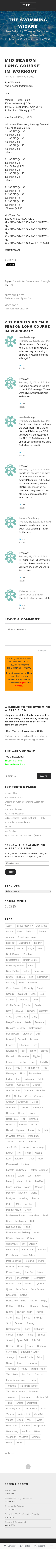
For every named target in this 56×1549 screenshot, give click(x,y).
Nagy (9, 1221)
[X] (6, 906)
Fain (23, 1051)
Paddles (42, 1249)
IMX (46, 1130)
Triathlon (25, 1397)
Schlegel (38, 1317)
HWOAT (35, 1124)
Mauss (33, 1192)
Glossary (28, 1090)
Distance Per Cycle (16, 1028)
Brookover (39, 971)
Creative (19, 1011)
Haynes (32, 1113)
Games (9, 1085)
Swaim (9, 1363)
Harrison (10, 1113)
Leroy (9, 1181)
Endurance (11, 1051)
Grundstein (11, 1107)
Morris (28, 1210)
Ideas (31, 1130)
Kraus (41, 1158)
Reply (22, 368)
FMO (8, 1068)
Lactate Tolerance (38, 1170)
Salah (9, 1317)
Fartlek (32, 1051)
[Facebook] (14, 906)
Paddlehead (28, 1249)
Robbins (10, 1306)
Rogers (34, 1306)
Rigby (44, 1300)
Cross (9, 1016)
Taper (20, 1363)
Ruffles (9, 1312)
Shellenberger (13, 1329)
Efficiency (24, 1045)
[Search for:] (28, 776)
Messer (36, 1198)
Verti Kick (39, 1414)
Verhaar (10, 1414)
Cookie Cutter (13, 1005)
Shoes (27, 1329)
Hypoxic (20, 1130)
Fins (33, 1062)
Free (45, 1068)
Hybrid (9, 1130)
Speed (9, 1340)
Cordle (38, 1005)
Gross (35, 1102)
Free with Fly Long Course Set (18, 1498)
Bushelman (42, 977)
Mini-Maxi (29, 1204)
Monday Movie (13, 1210)
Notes (36, 1232)
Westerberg (12, 1431)
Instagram (33, 1136)
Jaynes (20, 1141)
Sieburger (39, 1329)
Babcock (10, 943)
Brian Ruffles (12, 971)
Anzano (43, 931)
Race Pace (21, 1289)
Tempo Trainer (38, 1369)
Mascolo (10, 1192)
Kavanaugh (38, 1147)
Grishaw (10, 1102)
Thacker (38, 1374)
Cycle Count (22, 1016)
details (28, 1022)
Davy (34, 1016)
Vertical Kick (24, 1414)
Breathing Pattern (15, 965)
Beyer (31, 948)
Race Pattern (37, 1289)
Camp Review (13, 988)
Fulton (9, 1079)
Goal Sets (41, 1090)
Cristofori (43, 1011)
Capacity (28, 988)
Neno (27, 1227)
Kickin (28, 1153)
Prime (40, 1272)
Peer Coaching (13, 1261)
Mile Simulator (11, 831)
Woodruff (11, 1437)
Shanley (30, 1323)
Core (8, 1011)
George (36, 1085)
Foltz (17, 1068)
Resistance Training (16, 1300)
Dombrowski (12, 1033)
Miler (18, 1204)
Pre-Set (29, 1272)
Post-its (10, 1266)
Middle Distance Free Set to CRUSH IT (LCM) (25, 818)
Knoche (19, 1158)
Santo (27, 1317)
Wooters (23, 1437)
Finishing (23, 1062)
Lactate (25, 1164)
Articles (10, 937)
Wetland (26, 1431)
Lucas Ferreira (13, 1187)
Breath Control (30, 960)
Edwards (10, 1045)
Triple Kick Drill (40, 1397)
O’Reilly (33, 1244)
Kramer (30, 1158)
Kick (10, 285)
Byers (22, 982)
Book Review (13, 954)
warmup (26, 1425)
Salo (18, 1317)
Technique (11, 1369)
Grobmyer (23, 1102)
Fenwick (10, 1056)
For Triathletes (31, 1068)
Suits (39, 1357)
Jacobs (9, 1141)
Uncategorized (13, 1408)
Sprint (20, 1346)
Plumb (41, 1261)
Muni (45, 1215)
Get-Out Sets (13, 1090)
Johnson (32, 1141)
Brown (9, 977)
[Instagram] (10, 906)
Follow (10, 872)
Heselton (10, 1124)
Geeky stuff (23, 1085)
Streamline (11, 1352)
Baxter (9, 948)
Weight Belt (40, 1425)
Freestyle (45, 281)
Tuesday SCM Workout (15, 1522)
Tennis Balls (12, 1374)
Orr (23, 1244)
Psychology (39, 1278)
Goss (28, 1096)
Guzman (25, 1107)
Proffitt (9, 1278)
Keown (9, 1153)
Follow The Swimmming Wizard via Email (25, 846)
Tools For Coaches (15, 1391)
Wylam (9, 1442)
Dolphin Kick (35, 1028)
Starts (30, 1346)
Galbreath (29, 1079)
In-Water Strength (15, 1136)
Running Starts (24, 1312)
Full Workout (35, 1073)
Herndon (33, 1119)
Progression (23, 1278)
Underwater (31, 1408)
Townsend (34, 1391)
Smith (31, 1334)
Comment (41, 650)
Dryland (10, 1039)
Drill (38, 1033)
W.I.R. (30, 1420)
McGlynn (10, 1198)
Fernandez (23, 1056)
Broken (26, 971)
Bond (40, 948)
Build (30, 977)
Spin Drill (35, 1340)
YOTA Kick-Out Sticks (15, 814)
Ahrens (9, 931)
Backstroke (19, 281)
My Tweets (10, 1453)
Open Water (12, 1244)
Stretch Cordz (26, 1357)
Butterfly (10, 982)
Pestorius (29, 1261)
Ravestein (11, 1295)
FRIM (22, 1073)
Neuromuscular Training (18, 1232)
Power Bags (24, 1266)
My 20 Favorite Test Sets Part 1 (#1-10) (23, 835)
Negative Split (13, 1227)
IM (6, 285)
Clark (33, 994)
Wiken (37, 1431)
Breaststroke (32, 281)
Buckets (20, 977)
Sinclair (9, 1334)
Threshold (11, 1386)
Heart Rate (12, 1119)
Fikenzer (10, 1062)
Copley (27, 1005)
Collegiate (24, 999)
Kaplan (25, 1147)
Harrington (38, 1107)
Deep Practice (13, 1022)
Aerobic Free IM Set (14, 797)
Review (33, 1300)
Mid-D (9, 1204)
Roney (44, 1306)
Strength (10, 1357)
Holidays (23, 1124)
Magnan (39, 1187)
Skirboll (20, 1334)
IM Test (8, 827)
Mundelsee (34, 1215)
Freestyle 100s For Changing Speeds (22, 1514)
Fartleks (44, 1051)
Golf (8, 1096)
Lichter (19, 1181)
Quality (40, 1283)
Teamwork (31, 1363)
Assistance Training (27, 937)
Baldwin (38, 943)
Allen (19, 931)
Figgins (36, 1056)
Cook (35, 999)
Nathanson (20, 1221)
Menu (29, 5)
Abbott (9, 926)
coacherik (24, 337)
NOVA (9, 1238)
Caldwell (32, 982)
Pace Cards (12, 1249)
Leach (21, 1175)
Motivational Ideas (15, 1215)
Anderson (30, 931)
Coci (42, 994)
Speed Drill (22, 1340)
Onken (30, 1238)
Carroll (40, 988)
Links (28, 1181)
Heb (23, 1119)
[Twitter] (28, 1466)
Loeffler (39, 1181)
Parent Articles (29, 1255)
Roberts (22, 1306)
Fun (18, 1079)
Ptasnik (10, 1283)
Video (20, 1420)
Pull (19, 1283)
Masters (22, 1192)
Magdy (27, 1187)
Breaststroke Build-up (15, 1506)
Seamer (19, 1323)
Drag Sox (27, 1033)
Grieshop (38, 1096)
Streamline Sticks (30, 1352)
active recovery (25, 926)
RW (21, 379)
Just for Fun (12, 1147)
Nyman (20, 1238)
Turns (9, 1403)
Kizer (8, 1158)
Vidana (9, 1420)
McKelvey (23, 1198)
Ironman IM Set (11, 793)
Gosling (18, 1096)
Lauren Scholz (27, 518)
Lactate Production (16, 1170)
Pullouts (29, 1283)
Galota (40, 1079)
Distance (39, 1022)
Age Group (41, 926)
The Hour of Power (13, 809)
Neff (32, 1221)
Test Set (26, 1374)
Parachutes (12, 1255)
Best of (20, 948)
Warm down (12, 1425)
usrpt (43, 1408)
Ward (39, 1420)
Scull (8, 1323)
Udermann (32, 1403)
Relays (23, 1295)
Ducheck (22, 1039)
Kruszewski (12, 1164)
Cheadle (10, 994)
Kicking (38, 1153)
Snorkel (41, 1334)
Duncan (34, 1039)
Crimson (31, 1011)
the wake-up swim (15, 1380)
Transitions (11, 1397)
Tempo (23, 1369)
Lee (29, 1175)
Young (20, 1442)
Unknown (24, 591)
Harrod (21, 1113)
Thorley (32, 1380)
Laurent (10, 1175)
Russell (39, 1312)
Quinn (9, 1289)
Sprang (9, 1346)
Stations (41, 1346)
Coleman (10, 999)
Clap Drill (22, 994)
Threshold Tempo (29, 1386)
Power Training (13, 1272)
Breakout (28, 954)
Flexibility (43, 1062)
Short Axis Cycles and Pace (17, 822)
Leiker (38, 1175)
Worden (36, 1437)
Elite (34, 1045)
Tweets (19, 1403)
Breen (31, 965)
